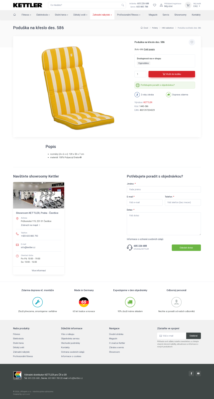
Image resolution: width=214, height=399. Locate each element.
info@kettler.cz (28, 247)
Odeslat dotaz (186, 247)
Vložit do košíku (173, 74)
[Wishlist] (154, 5)
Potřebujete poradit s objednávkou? (158, 85)
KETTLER (148, 102)
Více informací (39, 270)
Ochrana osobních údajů (72, 352)
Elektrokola (42, 14)
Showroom (114, 352)
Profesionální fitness (127, 14)
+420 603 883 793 (29, 236)
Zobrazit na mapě (29, 225)
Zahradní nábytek (101, 14)
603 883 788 (142, 6)
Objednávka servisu (70, 338)
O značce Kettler (117, 343)
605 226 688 (139, 3)
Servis (166, 14)
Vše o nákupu (67, 334)
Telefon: (169, 197)
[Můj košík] (188, 5)
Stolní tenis (60, 14)
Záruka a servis (116, 347)
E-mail (131, 197)
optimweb (26, 394)
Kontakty (196, 14)
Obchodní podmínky (70, 343)
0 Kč (197, 5)
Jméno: (131, 184)
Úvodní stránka (116, 334)
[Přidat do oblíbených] (192, 42)
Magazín (153, 14)
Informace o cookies (71, 356)
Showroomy (180, 14)
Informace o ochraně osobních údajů (145, 239)
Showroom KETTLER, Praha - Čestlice (37, 212)
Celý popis (149, 49)
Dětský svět (79, 14)
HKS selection (168, 28)
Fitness (25, 14)
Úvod (146, 28)
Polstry (155, 28)
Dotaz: (130, 210)
